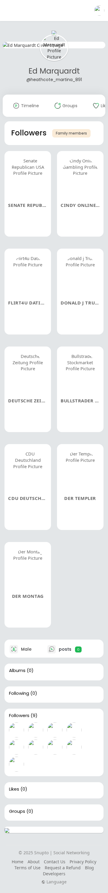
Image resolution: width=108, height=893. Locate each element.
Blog (89, 867)
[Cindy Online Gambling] (35, 729)
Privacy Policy (83, 861)
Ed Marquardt (54, 71)
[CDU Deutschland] (54, 747)
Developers (54, 873)
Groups (17, 811)
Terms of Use (27, 867)
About (34, 861)
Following (19, 693)
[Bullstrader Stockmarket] (35, 747)
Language (56, 882)
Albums (17, 670)
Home (17, 861)
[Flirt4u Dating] (54, 729)
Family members (71, 133)
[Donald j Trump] (74, 729)
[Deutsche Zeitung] (16, 747)
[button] (99, 10)
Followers (19, 715)
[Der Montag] (16, 764)
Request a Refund (63, 867)
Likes (14, 789)
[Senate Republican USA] (16, 729)
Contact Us (54, 861)
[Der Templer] (74, 747)
